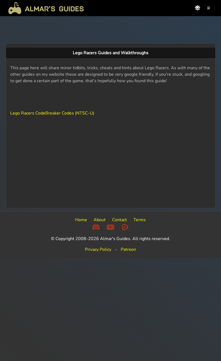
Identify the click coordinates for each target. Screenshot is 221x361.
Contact (119, 220)
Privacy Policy (98, 249)
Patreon (128, 249)
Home (81, 220)
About (100, 220)
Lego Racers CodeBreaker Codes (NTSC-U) (52, 113)
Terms (139, 220)
